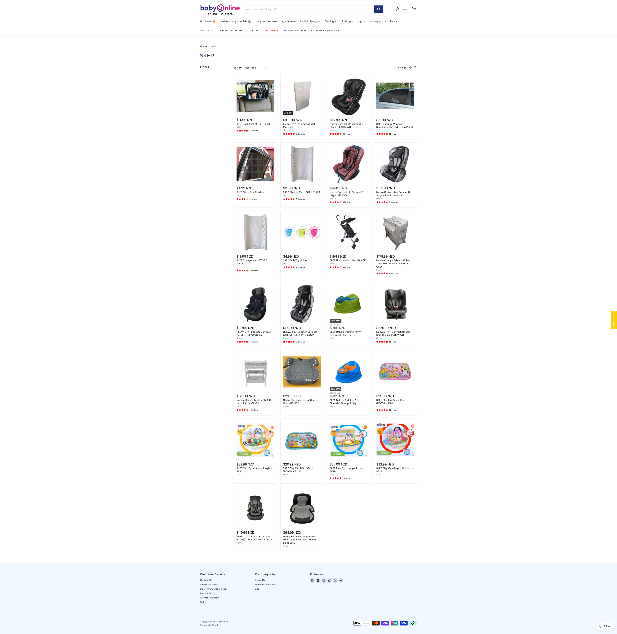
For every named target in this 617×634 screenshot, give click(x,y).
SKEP (239, 127)
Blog (257, 588)
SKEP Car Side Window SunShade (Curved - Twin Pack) (394, 125)
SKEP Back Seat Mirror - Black (254, 124)
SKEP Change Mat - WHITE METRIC (252, 262)
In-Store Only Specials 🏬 (235, 21)
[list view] (415, 67)
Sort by (237, 67)
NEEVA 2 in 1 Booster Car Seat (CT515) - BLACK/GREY (254, 333)
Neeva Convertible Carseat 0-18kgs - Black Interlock (393, 194)
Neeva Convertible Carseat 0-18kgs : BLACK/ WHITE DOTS (347, 125)
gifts (253, 30)
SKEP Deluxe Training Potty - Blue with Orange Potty (346, 402)
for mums (237, 30)
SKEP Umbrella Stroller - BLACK (348, 260)
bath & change (309, 21)
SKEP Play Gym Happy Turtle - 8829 (347, 470)
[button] (402, 9)
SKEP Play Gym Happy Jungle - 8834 (254, 470)
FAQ (202, 602)
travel (221, 30)
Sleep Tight (288, 130)
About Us (260, 580)
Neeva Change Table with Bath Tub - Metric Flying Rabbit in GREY (393, 263)
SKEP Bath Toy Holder (295, 260)
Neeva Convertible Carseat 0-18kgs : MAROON (347, 194)
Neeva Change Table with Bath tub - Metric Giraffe (254, 401)
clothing (346, 21)
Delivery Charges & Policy (213, 588)
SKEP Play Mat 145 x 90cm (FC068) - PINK (391, 401)
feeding (330, 21)
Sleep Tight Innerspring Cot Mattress (299, 125)
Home (203, 46)
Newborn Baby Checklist (325, 30)
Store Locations (208, 584)
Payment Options (209, 597)
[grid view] (410, 67)
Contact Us (206, 580)
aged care (288, 21)
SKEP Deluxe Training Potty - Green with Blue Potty (346, 333)
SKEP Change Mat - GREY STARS (301, 192)
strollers (390, 21)
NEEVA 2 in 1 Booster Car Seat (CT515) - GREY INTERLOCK (300, 333)
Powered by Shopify (210, 625)
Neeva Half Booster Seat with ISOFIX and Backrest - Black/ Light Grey (299, 539)
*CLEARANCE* (270, 30)
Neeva (333, 130)
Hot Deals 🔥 (208, 21)
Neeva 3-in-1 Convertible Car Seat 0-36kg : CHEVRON (393, 333)
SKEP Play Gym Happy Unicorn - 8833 (394, 470)
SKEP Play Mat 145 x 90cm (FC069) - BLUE (298, 470)
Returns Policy (207, 593)
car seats (206, 30)
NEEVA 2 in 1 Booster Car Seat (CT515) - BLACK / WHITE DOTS (254, 538)
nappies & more (265, 21)
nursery (374, 21)
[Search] (378, 9)
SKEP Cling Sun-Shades (250, 192)
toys (360, 21)
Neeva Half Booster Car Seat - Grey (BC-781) (300, 401)
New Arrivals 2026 (295, 30)
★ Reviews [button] (614, 320)
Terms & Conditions (265, 584)
